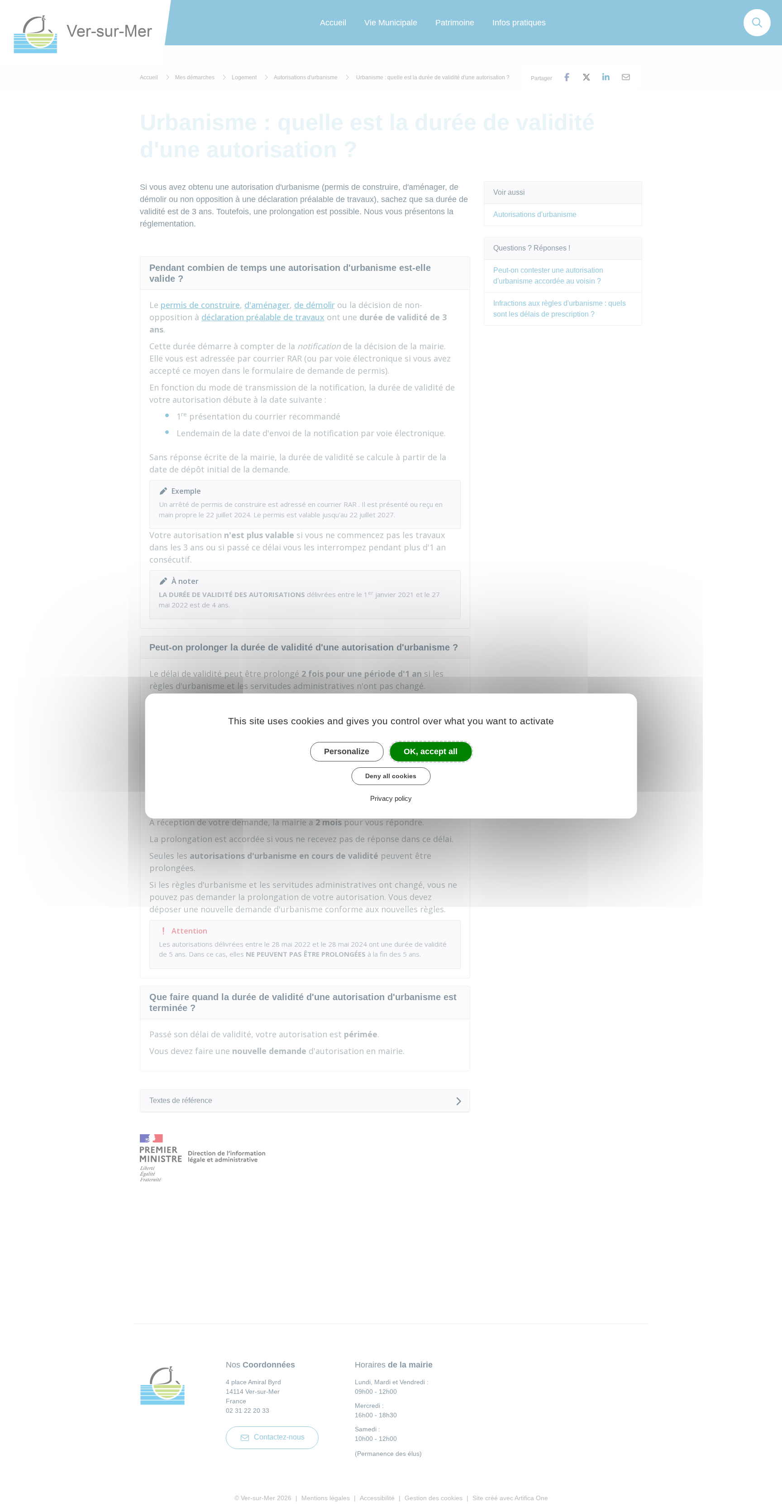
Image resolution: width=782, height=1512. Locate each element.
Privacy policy (391, 798)
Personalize (346, 751)
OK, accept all (431, 751)
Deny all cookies (390, 776)
